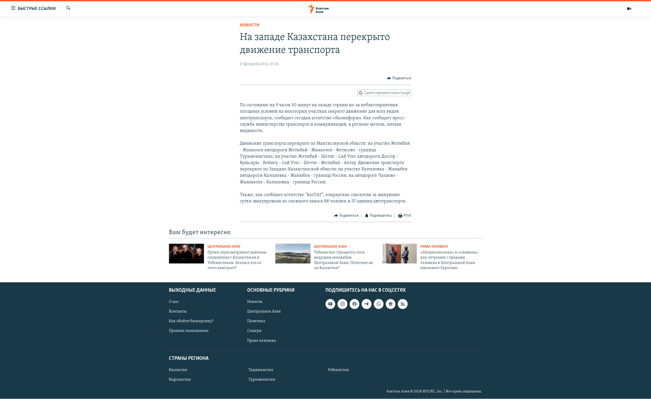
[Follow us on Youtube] (330, 304)
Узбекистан (338, 370)
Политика (256, 321)
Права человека (434, 247)
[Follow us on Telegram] (366, 304)
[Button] (399, 78)
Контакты (178, 312)
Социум (254, 331)
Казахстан (178, 370)
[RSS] (402, 304)
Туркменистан (261, 380)
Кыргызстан (180, 380)
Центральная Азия (224, 247)
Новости (249, 25)
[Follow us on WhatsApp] (378, 304)
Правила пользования (189, 331)
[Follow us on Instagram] (342, 304)
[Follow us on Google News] (390, 304)
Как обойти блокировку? (191, 321)
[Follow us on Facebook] (354, 304)
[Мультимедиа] (629, 8)
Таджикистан (260, 370)
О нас (174, 302)
